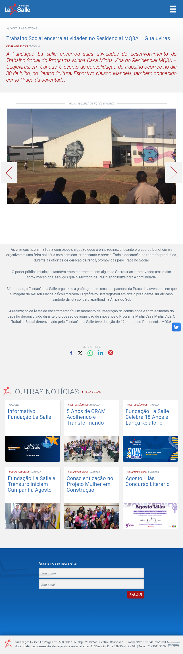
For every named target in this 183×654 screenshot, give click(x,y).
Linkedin (100, 352)
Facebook (71, 352)
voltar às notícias (23, 28)
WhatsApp (90, 353)
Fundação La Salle (23, 9)
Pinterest (110, 352)
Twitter (79, 352)
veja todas (92, 391)
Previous (11, 172)
